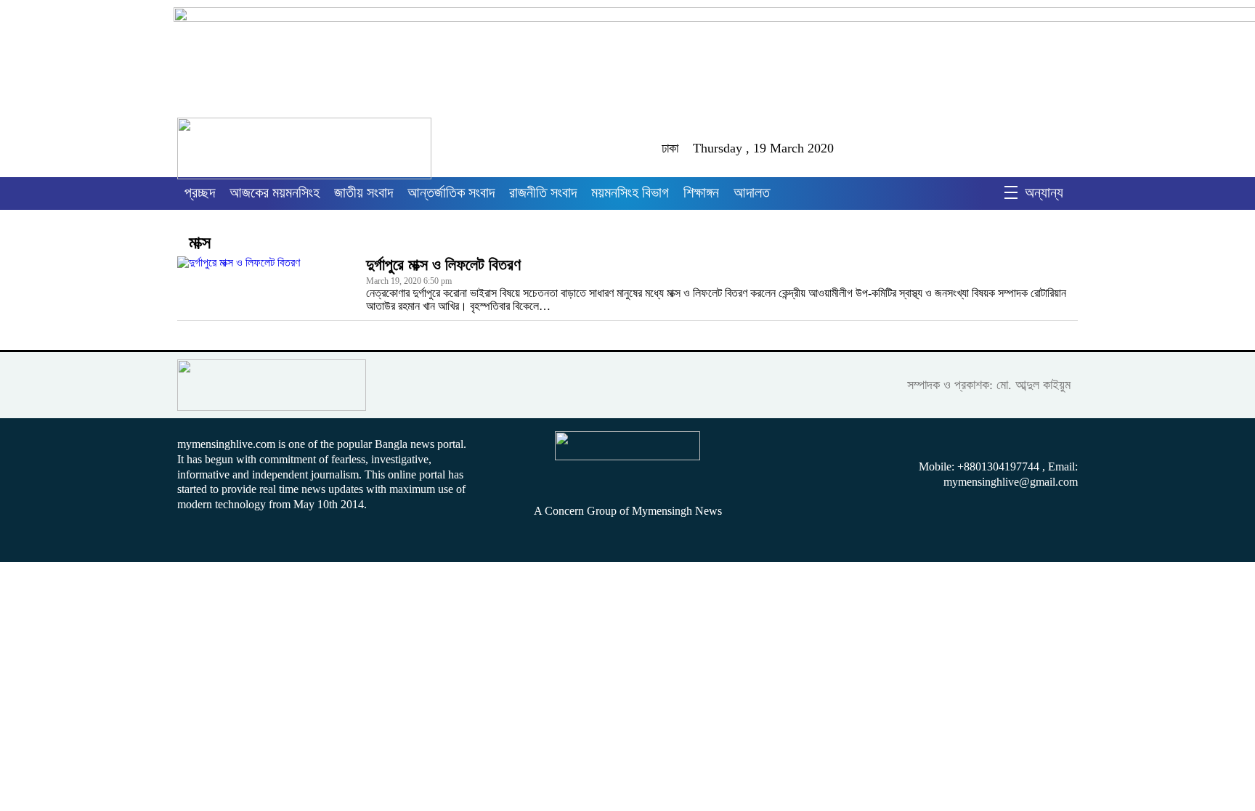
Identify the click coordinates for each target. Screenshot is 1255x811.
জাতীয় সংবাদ (363, 192)
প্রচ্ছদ (199, 192)
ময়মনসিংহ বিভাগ (630, 192)
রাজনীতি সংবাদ (543, 192)
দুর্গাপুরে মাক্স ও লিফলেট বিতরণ (443, 265)
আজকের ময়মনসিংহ (275, 192)
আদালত (752, 192)
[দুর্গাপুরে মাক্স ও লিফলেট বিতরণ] (264, 284)
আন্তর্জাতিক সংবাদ (451, 192)
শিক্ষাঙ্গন (701, 192)
